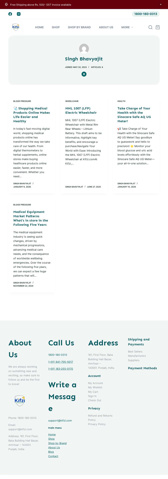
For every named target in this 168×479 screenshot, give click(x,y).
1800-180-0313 (145, 14)
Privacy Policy (97, 424)
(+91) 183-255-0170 (60, 368)
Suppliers (133, 360)
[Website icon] (84, 74)
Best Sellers (135, 351)
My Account (95, 383)
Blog (51, 451)
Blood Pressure (22, 101)
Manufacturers (137, 355)
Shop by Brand (79, 27)
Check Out (94, 400)
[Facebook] (10, 14)
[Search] (150, 27)
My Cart (93, 391)
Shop (56, 27)
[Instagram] (19, 14)
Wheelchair (71, 101)
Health (121, 101)
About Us (106, 27)
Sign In (92, 396)
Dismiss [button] (160, 4)
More (125, 27)
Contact (53, 456)
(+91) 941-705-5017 (60, 361)
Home (39, 27)
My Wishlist (95, 387)
